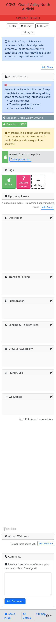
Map (14, 25)
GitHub (27, 617)
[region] (28, 476)
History (44, 25)
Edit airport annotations (39, 419)
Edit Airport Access (20, 159)
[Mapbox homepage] (9, 529)
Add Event (47, 207)
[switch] (21, 419)
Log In (29, 32)
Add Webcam (46, 543)
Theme (27, 25)
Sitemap (41, 614)
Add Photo (47, 67)
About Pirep (9, 615)
